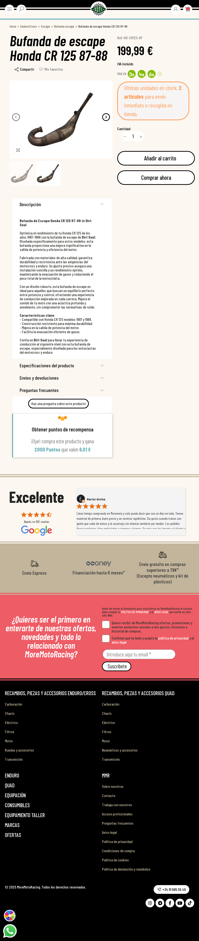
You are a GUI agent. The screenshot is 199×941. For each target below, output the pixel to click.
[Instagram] (150, 903)
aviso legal (119, 642)
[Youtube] (179, 903)
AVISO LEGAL (161, 612)
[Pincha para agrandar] (18, 150)
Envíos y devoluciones (39, 378)
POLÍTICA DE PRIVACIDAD (135, 612)
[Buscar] (21, 9)
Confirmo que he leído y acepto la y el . (153, 640)
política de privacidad (173, 638)
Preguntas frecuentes (39, 390)
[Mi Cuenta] (176, 9)
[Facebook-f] (170, 903)
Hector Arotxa (96, 499)
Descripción (30, 204)
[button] (16, 117)
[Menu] (9, 9)
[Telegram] (160, 903)
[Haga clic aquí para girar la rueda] (9, 915)
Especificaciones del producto (47, 365)
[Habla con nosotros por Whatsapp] (9, 930)
